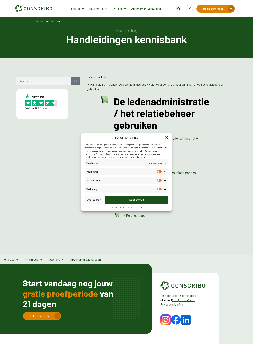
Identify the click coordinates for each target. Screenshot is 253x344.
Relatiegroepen (136, 215)
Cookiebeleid (117, 207)
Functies (75, 8)
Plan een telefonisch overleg (178, 295)
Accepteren (136, 199)
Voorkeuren (94, 199)
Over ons (117, 8)
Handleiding (97, 84)
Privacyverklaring (133, 207)
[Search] (75, 81)
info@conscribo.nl (183, 300)
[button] (166, 137)
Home (37, 21)
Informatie (96, 8)
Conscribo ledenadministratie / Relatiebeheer (138, 84)
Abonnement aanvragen (146, 8)
